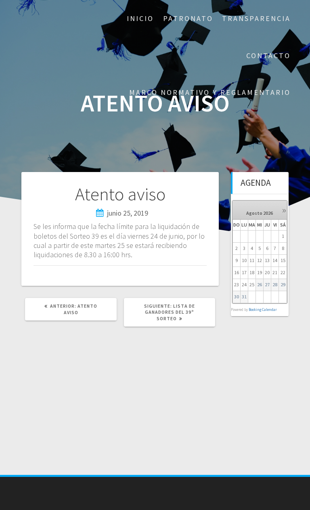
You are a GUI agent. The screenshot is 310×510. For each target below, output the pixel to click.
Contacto (268, 55)
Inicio (140, 18)
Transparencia (256, 18)
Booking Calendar (263, 309)
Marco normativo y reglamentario (210, 92)
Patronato (188, 18)
